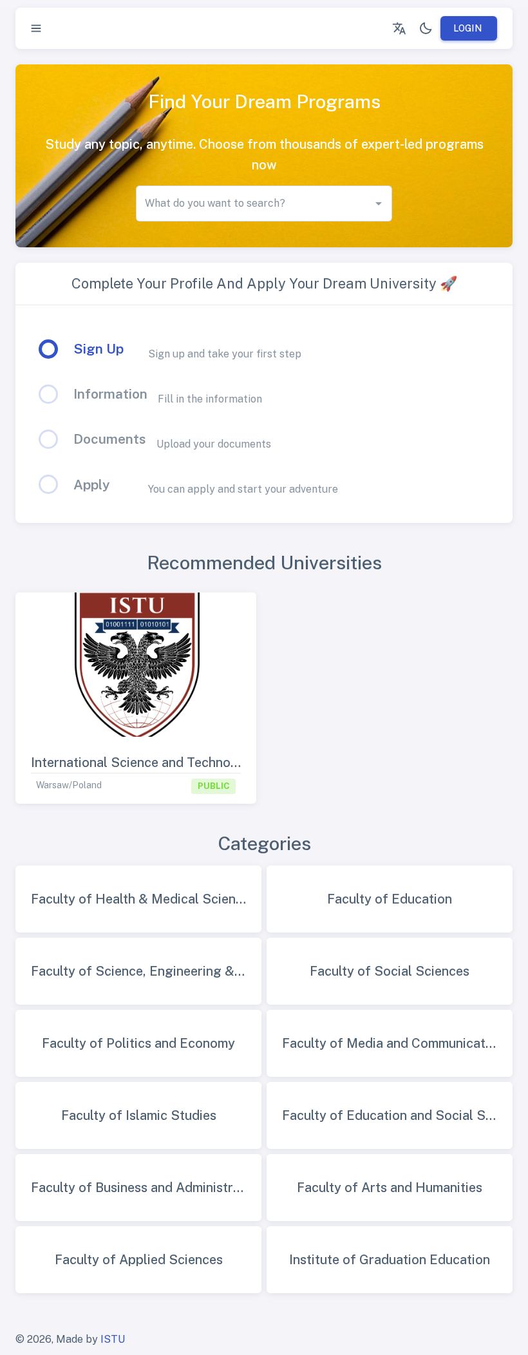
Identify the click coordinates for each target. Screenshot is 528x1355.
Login (467, 28)
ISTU (112, 1339)
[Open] (379, 203)
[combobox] (254, 203)
